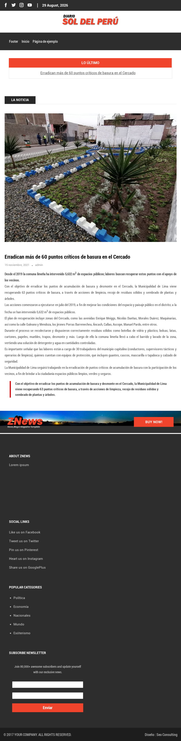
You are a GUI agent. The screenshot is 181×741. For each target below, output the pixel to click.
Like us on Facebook (24, 532)
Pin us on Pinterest (23, 550)
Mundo (18, 624)
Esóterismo (21, 633)
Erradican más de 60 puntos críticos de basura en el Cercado (88, 73)
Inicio (25, 41)
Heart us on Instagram (26, 559)
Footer (13, 41)
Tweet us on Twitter (24, 541)
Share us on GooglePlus (27, 568)
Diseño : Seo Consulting (161, 734)
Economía (20, 607)
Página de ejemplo (45, 41)
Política (19, 598)
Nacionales (21, 616)
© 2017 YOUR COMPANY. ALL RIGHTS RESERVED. (38, 734)
